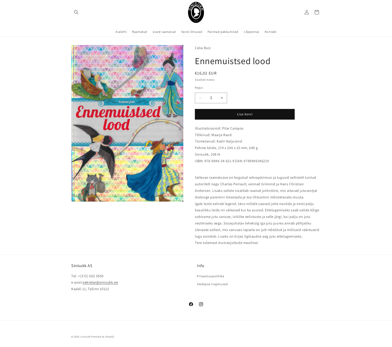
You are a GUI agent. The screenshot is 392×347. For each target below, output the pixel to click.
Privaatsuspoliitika (210, 276)
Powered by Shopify (102, 336)
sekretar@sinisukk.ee (100, 282)
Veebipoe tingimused (212, 284)
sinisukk (86, 336)
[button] (76, 12)
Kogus (199, 87)
